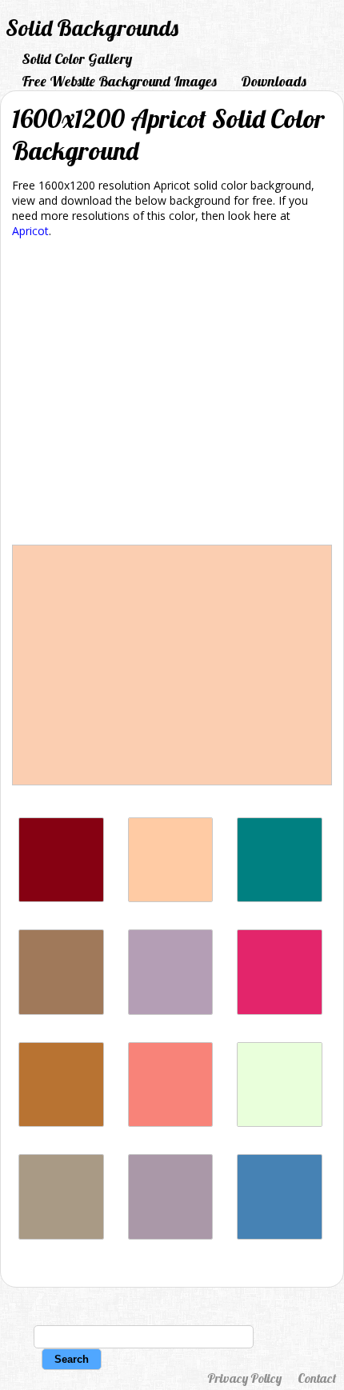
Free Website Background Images (119, 81)
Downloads (273, 81)
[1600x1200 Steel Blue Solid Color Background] (279, 1235)
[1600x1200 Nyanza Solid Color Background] (279, 1122)
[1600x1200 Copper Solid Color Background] (61, 1122)
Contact (317, 1378)
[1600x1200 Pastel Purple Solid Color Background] (171, 1010)
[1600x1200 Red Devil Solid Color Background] (61, 897)
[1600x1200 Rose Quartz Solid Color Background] (171, 1235)
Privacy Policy (244, 1378)
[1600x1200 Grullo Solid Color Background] (61, 1235)
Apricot (30, 230)
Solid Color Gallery (77, 59)
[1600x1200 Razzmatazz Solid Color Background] (279, 1010)
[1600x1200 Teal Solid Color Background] (279, 897)
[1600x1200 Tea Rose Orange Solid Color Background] (171, 1122)
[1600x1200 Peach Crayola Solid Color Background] (171, 897)
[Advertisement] (172, 394)
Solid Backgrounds (92, 28)
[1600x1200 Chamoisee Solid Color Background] (61, 1010)
